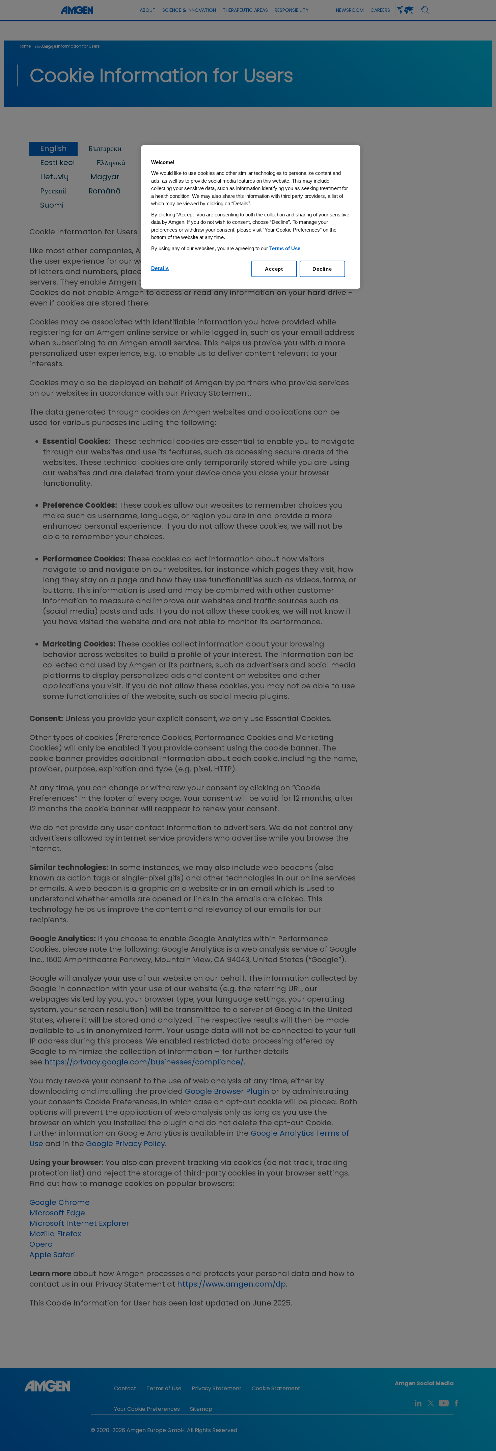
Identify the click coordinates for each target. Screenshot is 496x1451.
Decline (322, 269)
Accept (274, 269)
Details (160, 268)
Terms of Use (284, 248)
